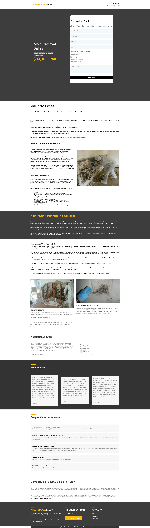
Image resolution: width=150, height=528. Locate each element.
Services (94, 515)
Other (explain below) (77, 61)
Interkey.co (80, 527)
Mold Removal (75, 54)
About (93, 513)
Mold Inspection (76, 57)
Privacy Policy (95, 518)
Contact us (94, 516)
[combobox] (72, 47)
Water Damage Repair (77, 59)
